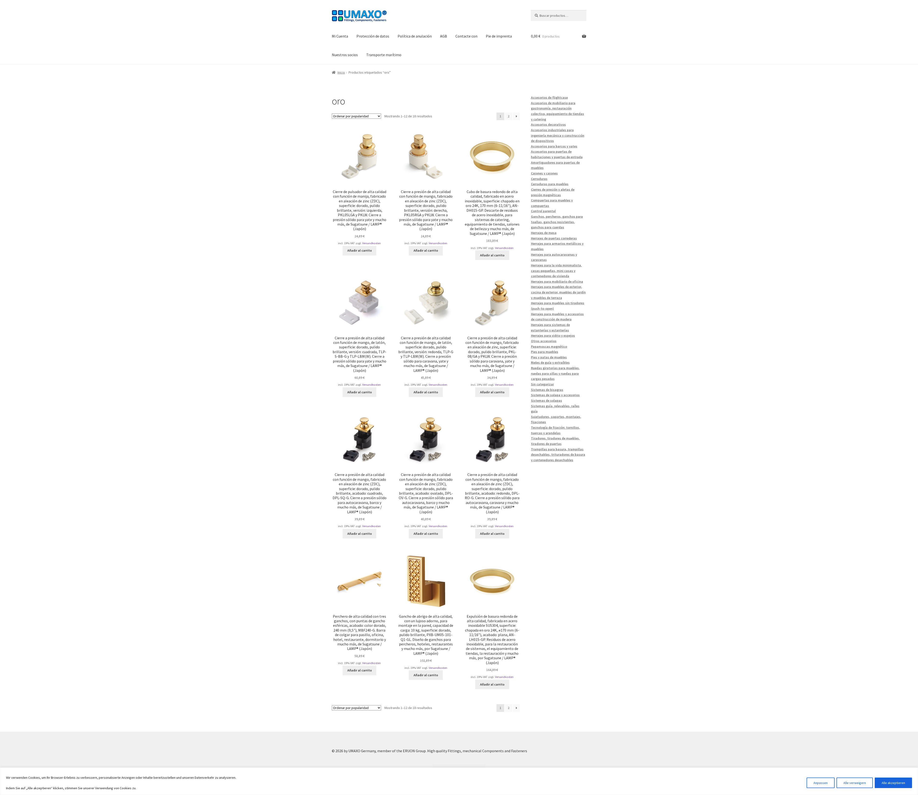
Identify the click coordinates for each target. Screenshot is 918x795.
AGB (443, 36)
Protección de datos (372, 36)
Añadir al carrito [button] (359, 250)
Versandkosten (371, 243)
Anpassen (821, 783)
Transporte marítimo (383, 54)
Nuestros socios (345, 54)
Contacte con (466, 36)
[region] (459, 781)
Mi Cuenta (340, 36)
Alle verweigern (854, 783)
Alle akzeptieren (893, 783)
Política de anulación (415, 36)
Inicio (341, 72)
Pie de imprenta (499, 36)
